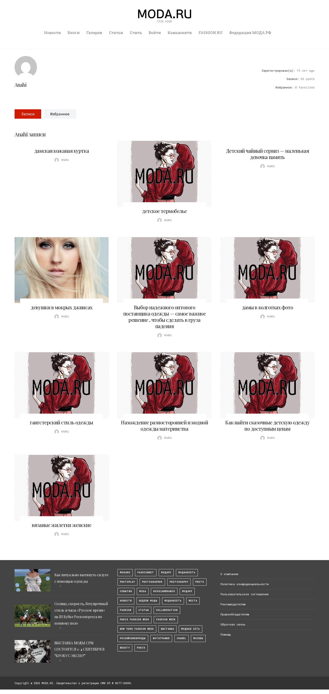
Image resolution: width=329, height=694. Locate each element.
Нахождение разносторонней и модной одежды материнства (164, 425)
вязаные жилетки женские (62, 525)
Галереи (94, 32)
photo (199, 581)
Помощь (225, 634)
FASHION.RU (210, 32)
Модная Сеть (190, 628)
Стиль (136, 32)
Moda (142, 591)
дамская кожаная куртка (61, 150)
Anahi (21, 84)
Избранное (60, 114)
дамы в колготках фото (267, 307)
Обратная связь (233, 624)
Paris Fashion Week (134, 619)
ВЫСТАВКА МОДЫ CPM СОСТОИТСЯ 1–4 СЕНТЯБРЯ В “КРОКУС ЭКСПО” (79, 649)
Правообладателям (234, 614)
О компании (229, 574)
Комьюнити (180, 32)
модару (166, 572)
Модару (187, 591)
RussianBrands (164, 591)
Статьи (116, 32)
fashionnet (145, 572)
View (162, 174)
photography (179, 581)
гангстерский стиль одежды (61, 422)
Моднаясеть (173, 600)
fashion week (165, 619)
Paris (141, 647)
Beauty (125, 647)
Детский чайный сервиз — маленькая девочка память (267, 153)
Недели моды (148, 600)
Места (193, 600)
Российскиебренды (133, 638)
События (126, 591)
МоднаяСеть (186, 572)
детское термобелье (164, 211)
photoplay (127, 581)
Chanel (181, 638)
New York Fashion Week (137, 628)
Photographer (152, 581)
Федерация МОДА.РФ (250, 32)
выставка (167, 628)
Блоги (74, 32)
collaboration (167, 610)
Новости (52, 32)
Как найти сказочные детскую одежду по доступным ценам (267, 425)
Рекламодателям (233, 604)
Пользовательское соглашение (244, 594)
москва (198, 638)
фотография (161, 638)
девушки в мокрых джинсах (61, 307)
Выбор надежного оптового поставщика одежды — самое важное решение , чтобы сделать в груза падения (164, 316)
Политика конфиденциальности (244, 584)
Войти (155, 32)
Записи (27, 114)
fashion (125, 610)
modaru (125, 572)
